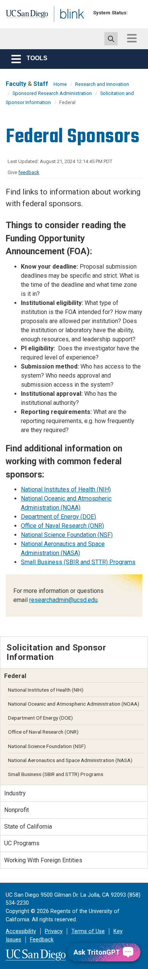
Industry (15, 793)
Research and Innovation (102, 84)
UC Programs (21, 843)
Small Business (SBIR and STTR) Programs (78, 562)
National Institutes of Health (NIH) (66, 489)
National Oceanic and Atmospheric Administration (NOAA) (73, 704)
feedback (28, 172)
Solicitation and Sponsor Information (56, 652)
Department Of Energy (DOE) (40, 718)
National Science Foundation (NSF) (67, 534)
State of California (28, 826)
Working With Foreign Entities (43, 860)
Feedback (42, 939)
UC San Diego (22, 16)
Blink (61, 24)
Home (60, 84)
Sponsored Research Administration (52, 93)
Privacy (54, 931)
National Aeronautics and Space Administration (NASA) (70, 760)
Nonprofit (16, 809)
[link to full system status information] (135, 12)
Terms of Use (88, 931)
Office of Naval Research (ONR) (62, 525)
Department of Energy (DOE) (58, 516)
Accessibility (21, 931)
